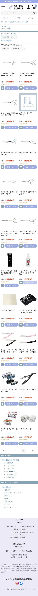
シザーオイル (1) (11, 474)
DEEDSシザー (8, 501)
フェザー (7, 504)
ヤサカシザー (8, 507)
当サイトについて (12, 526)
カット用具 (25, 22)
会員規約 (23, 529)
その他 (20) (10, 477)
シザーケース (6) (11, 471)
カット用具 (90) (9, 463)
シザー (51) (10, 466)
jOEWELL (7, 498)
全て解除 (13, 33)
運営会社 (23, 537)
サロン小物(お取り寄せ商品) (11, 460)
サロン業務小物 (6, 487)
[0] (34, 7)
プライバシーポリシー (27, 526)
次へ (33, 450)
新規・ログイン (11, 88)
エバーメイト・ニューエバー (13, 493)
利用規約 (15, 529)
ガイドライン (14, 532)
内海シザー (7, 490)
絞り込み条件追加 (6, 40)
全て (2, 22)
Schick (6, 496)
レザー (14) (10, 468)
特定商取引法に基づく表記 (27, 533)
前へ (4, 450)
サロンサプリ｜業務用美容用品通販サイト (19, 579)
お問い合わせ (14, 537)
